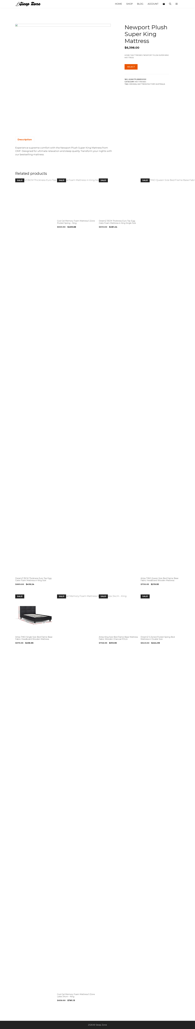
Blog (140, 4)
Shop (129, 4)
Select (131, 67)
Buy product (22, 589)
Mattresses (136, 55)
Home (118, 4)
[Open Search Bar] (170, 4)
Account (153, 4)
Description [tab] (25, 139)
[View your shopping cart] (164, 4)
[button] (176, 4)
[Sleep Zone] (28, 4)
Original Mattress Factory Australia (147, 84)
